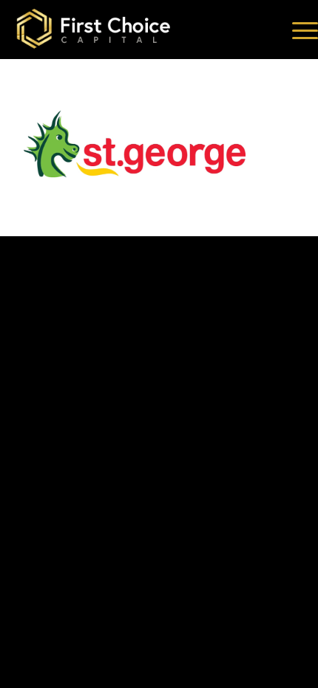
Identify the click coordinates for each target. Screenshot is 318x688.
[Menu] (297, 29)
